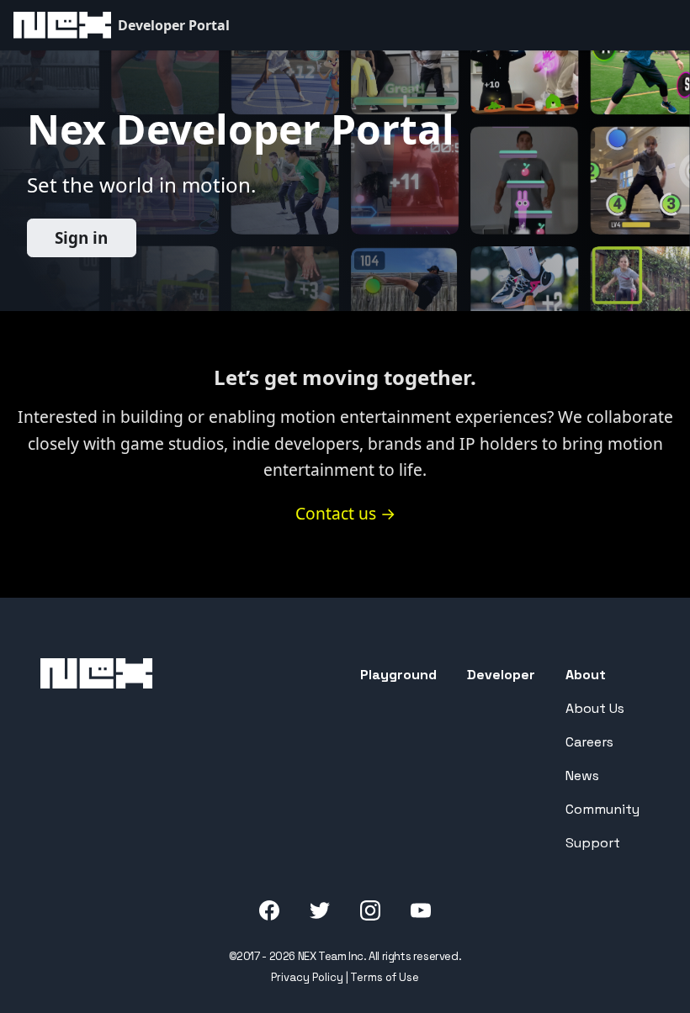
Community (602, 809)
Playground (398, 674)
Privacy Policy (307, 977)
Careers (589, 742)
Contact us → (345, 513)
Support (592, 843)
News (582, 775)
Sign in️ (81, 238)
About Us (594, 708)
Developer (501, 674)
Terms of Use (384, 977)
